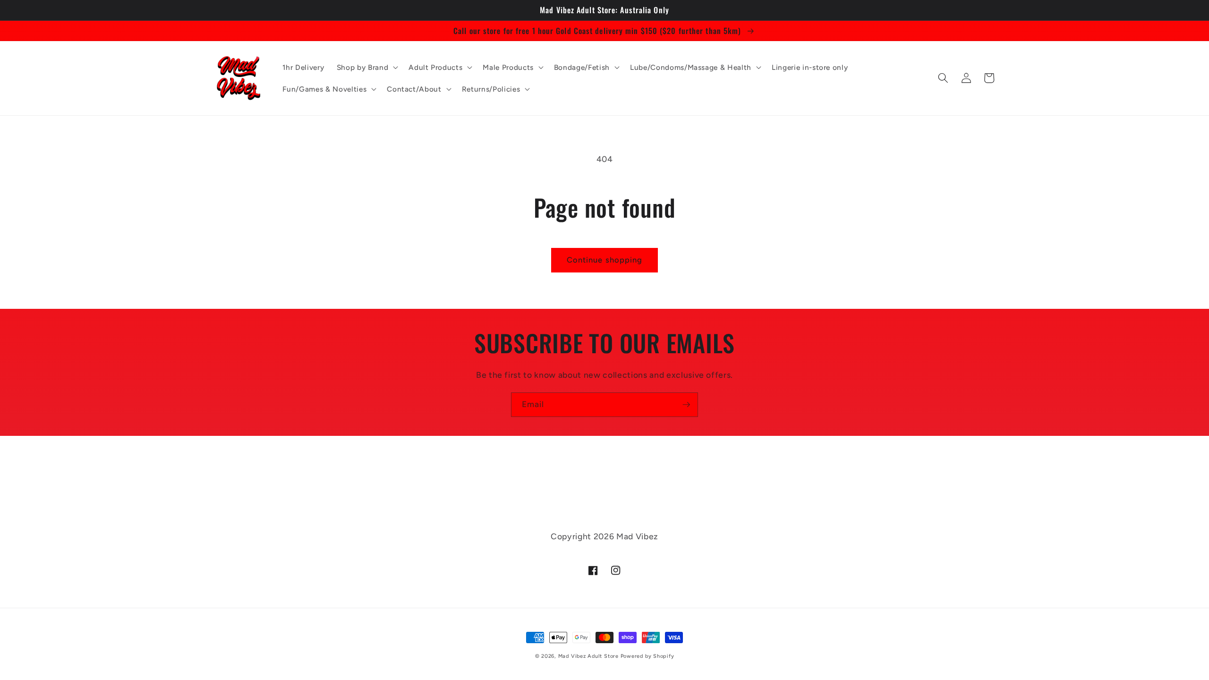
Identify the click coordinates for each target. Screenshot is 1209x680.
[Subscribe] (686, 404)
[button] (366, 67)
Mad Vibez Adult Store (588, 656)
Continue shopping (605, 259)
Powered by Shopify (647, 656)
